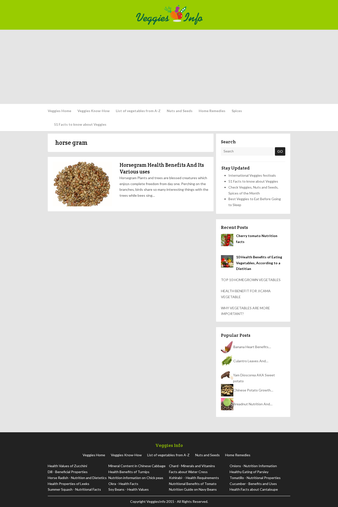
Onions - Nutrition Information (253, 466)
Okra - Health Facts (123, 484)
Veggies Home (59, 111)
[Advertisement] (169, 66)
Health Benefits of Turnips (128, 472)
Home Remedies (212, 111)
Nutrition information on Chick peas (135, 478)
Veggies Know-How (93, 111)
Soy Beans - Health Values (128, 489)
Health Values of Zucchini (67, 466)
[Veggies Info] (211, 14)
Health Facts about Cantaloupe (254, 489)
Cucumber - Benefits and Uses (253, 484)
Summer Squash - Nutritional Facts (74, 489)
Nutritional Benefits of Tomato (193, 484)
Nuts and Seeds (180, 111)
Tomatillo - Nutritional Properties (255, 478)
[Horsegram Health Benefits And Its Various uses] (82, 184)
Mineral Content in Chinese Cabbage (137, 466)
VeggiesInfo (156, 501)
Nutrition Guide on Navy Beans (193, 489)
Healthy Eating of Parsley (249, 472)
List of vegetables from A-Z (138, 111)
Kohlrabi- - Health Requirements (194, 478)
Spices (237, 111)
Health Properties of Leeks (68, 484)
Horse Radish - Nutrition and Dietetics (77, 478)
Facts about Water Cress (188, 472)
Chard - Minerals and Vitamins (192, 466)
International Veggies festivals (252, 175)
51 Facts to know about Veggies (80, 124)
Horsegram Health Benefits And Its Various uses (162, 168)
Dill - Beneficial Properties (68, 472)
